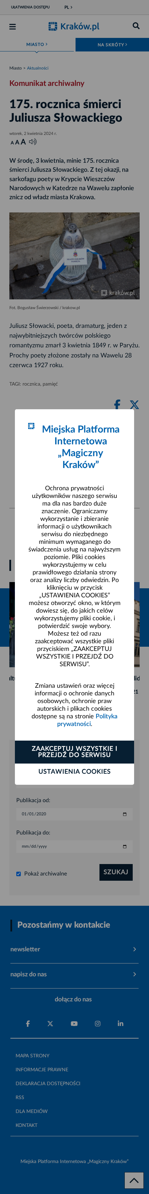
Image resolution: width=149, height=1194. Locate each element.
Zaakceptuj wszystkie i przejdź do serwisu (74, 752)
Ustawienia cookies (74, 772)
